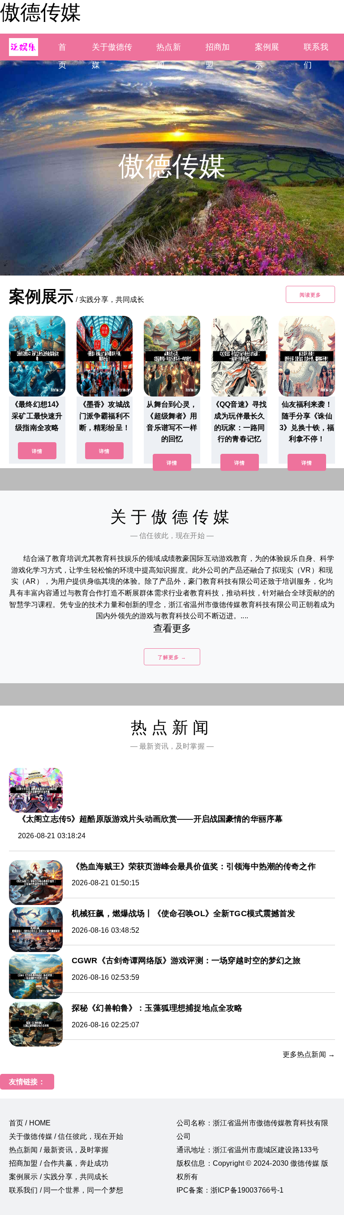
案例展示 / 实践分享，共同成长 (59, 1177)
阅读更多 (310, 294)
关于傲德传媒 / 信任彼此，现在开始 (66, 1136)
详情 (37, 451)
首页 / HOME (30, 1123)
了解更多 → (172, 657)
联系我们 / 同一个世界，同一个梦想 (66, 1190)
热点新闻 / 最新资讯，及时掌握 (59, 1150)
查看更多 (172, 628)
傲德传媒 (40, 12)
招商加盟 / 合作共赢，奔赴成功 (59, 1163)
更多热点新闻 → (309, 1054)
